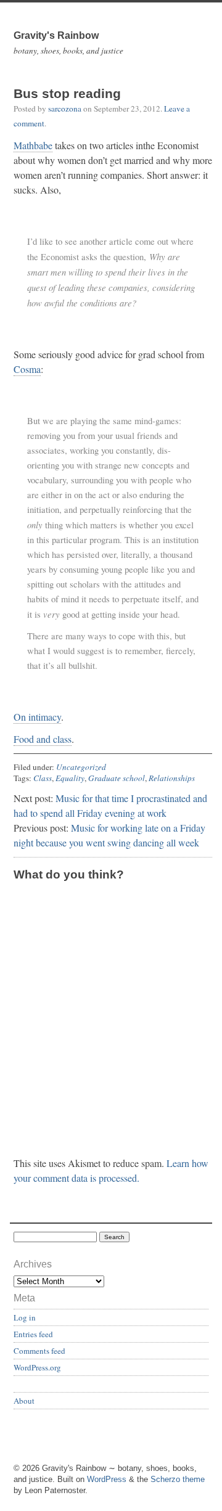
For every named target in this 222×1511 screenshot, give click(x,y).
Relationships (172, 778)
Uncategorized (81, 766)
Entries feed (33, 1334)
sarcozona (64, 108)
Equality (70, 778)
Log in (25, 1317)
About (24, 1400)
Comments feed (39, 1350)
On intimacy (37, 716)
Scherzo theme (177, 1479)
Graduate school (116, 778)
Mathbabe (33, 145)
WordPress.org (37, 1367)
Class (42, 778)
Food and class (43, 738)
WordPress (106, 1479)
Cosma (27, 368)
